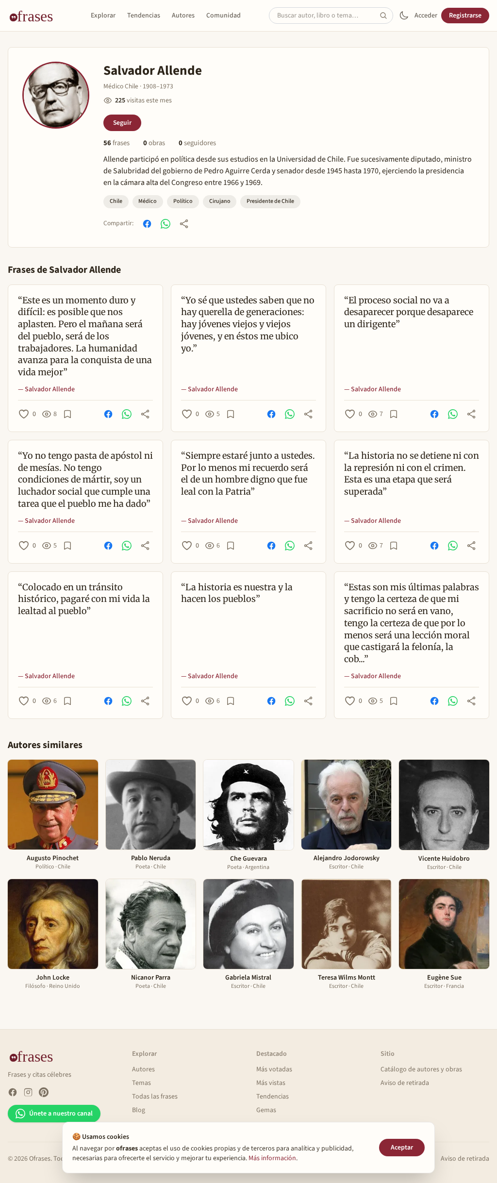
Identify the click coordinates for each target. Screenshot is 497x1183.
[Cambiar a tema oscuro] (404, 15)
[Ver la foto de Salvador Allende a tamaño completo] (56, 95)
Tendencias (143, 15)
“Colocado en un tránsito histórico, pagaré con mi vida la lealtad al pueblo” (84, 599)
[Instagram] (28, 1092)
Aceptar (402, 1147)
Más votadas (274, 1069)
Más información (272, 1158)
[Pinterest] (44, 1092)
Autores (183, 15)
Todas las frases (155, 1096)
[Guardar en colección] (67, 414)
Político (183, 201)
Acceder (425, 15)
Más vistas (270, 1083)
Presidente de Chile (270, 201)
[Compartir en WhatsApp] (165, 224)
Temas (141, 1083)
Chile (116, 201)
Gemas (266, 1110)
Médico (147, 201)
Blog (138, 1110)
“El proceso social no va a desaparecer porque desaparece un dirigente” (408, 312)
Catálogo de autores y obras (421, 1069)
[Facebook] (12, 1092)
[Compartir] (184, 224)
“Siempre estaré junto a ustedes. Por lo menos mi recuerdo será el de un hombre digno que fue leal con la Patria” (248, 473)
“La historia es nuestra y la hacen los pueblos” (237, 593)
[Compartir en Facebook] (147, 224)
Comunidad (223, 15)
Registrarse (465, 15)
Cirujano (220, 201)
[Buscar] (386, 15)
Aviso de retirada (405, 1083)
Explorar (103, 15)
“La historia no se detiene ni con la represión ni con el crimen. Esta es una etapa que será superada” (411, 473)
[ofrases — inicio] (35, 15)
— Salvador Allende (46, 389)
